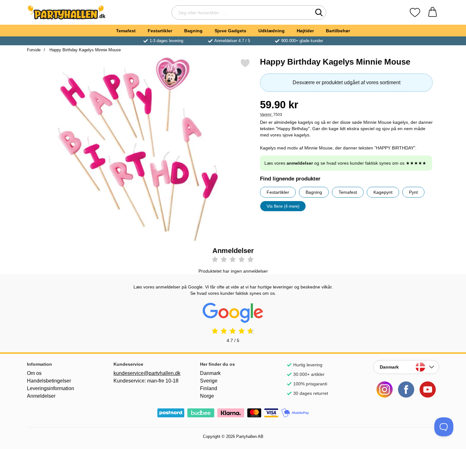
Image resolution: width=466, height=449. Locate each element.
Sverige (208, 380)
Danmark (210, 373)
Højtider (305, 30)
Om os (34, 373)
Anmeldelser (41, 396)
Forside (34, 49)
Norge (207, 396)
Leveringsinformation (50, 388)
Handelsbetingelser (49, 380)
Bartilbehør (338, 30)
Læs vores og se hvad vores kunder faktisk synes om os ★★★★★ (345, 163)
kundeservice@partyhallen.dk (146, 373)
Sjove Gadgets (230, 30)
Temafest (126, 30)
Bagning (193, 30)
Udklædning (271, 30)
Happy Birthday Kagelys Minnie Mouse (84, 49)
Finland (208, 388)
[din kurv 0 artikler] (432, 12)
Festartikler (160, 30)
